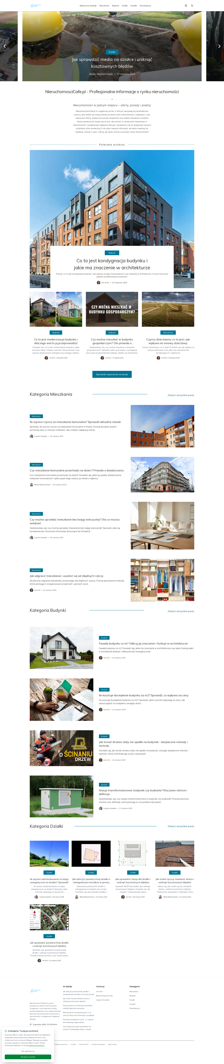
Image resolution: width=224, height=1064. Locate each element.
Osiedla (133, 5)
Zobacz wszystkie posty (181, 395)
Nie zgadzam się (28, 1051)
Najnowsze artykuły (88, 5)
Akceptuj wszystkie (28, 1057)
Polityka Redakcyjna (98, 1044)
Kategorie (135, 986)
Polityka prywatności (61, 1044)
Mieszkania (104, 5)
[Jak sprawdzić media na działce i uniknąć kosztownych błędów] (112, 46)
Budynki (115, 5)
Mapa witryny (112, 1044)
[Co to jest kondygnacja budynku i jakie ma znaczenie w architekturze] (112, 219)
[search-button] (186, 5)
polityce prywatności (36, 1045)
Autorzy (100, 986)
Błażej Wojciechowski (104, 996)
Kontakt (73, 1044)
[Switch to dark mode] (192, 6)
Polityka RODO (84, 1044)
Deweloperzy (145, 5)
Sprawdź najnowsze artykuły (112, 374)
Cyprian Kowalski (102, 1000)
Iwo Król (99, 991)
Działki (125, 5)
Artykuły (67, 986)
